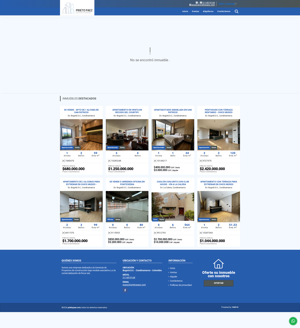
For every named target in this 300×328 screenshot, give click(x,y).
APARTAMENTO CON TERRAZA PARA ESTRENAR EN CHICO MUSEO (218, 183)
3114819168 (208, 2)
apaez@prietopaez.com (134, 284)
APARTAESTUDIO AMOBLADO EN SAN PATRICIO (173, 111)
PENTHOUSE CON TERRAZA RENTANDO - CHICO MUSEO (219, 111)
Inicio (185, 11)
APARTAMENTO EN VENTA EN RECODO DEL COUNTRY (127, 111)
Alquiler (173, 276)
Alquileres (208, 11)
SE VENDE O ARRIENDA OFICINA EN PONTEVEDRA (127, 183)
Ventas (195, 11)
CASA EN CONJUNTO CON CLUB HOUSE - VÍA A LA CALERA (173, 183)
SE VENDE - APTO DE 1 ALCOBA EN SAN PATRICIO (81, 111)
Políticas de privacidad (181, 285)
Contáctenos (223, 11)
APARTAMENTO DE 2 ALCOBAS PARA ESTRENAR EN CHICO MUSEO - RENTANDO (81, 184)
